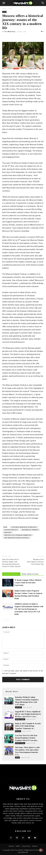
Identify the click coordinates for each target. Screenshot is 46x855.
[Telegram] (25, 36)
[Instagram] (17, 838)
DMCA (18, 846)
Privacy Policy (26, 846)
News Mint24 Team (9, 31)
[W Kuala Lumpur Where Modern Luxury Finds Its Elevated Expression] (7, 582)
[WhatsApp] (15, 36)
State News (18, 707)
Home (4, 8)
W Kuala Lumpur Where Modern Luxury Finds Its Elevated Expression (28, 582)
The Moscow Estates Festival (16, 537)
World (10, 8)
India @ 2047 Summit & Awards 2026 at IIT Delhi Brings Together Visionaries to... (28, 726)
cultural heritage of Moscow (24, 527)
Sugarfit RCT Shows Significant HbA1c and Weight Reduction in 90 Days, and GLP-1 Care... (28, 714)
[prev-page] (3, 619)
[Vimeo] (29, 838)
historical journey (30, 529)
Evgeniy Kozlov (11, 529)
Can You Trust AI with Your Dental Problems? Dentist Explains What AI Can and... (26, 737)
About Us (11, 846)
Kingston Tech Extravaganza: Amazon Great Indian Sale (35, 561)
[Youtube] (35, 838)
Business (18, 731)
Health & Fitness (20, 719)
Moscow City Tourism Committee (17, 535)
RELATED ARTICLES (11, 574)
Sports (17, 757)
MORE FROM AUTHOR (30, 574)
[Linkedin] (20, 36)
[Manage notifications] (41, 850)
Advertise (34, 846)
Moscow (7, 532)
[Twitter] (9, 36)
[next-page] (7, 619)
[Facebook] (4, 36)
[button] (3, 3)
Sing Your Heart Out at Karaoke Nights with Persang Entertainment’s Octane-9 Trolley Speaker (11, 562)
